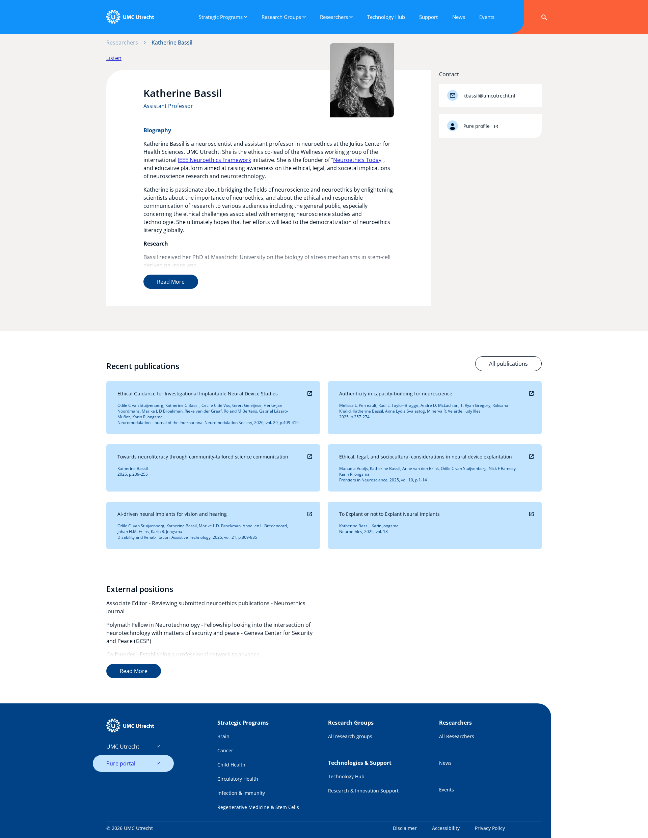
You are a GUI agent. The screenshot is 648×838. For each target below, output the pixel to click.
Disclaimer (405, 828)
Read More (171, 281)
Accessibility (446, 828)
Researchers (122, 42)
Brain (223, 736)
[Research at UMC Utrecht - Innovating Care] (130, 17)
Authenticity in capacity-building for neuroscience (395, 393)
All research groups (350, 736)
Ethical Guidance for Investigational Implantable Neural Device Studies (197, 393)
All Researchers (456, 736)
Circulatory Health (237, 779)
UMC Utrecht (122, 746)
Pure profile (477, 126)
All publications (508, 363)
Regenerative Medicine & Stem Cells (258, 807)
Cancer (225, 750)
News (445, 763)
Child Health (231, 764)
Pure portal (120, 763)
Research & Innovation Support (363, 790)
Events (446, 789)
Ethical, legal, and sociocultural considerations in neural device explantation (425, 456)
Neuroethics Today (357, 160)
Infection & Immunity (241, 793)
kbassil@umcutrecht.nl (489, 95)
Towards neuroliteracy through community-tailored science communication (202, 456)
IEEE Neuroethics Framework (214, 160)
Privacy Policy (490, 828)
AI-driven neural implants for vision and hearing (172, 514)
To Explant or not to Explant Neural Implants (389, 514)
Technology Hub (346, 776)
